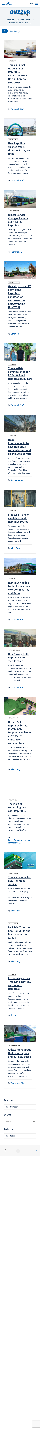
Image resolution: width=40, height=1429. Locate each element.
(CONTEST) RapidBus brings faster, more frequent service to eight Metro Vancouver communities (19, 733)
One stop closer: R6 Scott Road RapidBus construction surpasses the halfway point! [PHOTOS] (19, 297)
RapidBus (13, 31)
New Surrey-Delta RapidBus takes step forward (18, 658)
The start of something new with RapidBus (17, 807)
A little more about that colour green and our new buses (19, 1053)
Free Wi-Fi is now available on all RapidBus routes (18, 518)
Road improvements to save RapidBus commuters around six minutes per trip (20, 446)
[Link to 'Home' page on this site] (7, 4)
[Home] (4, 31)
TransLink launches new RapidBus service (19, 881)
